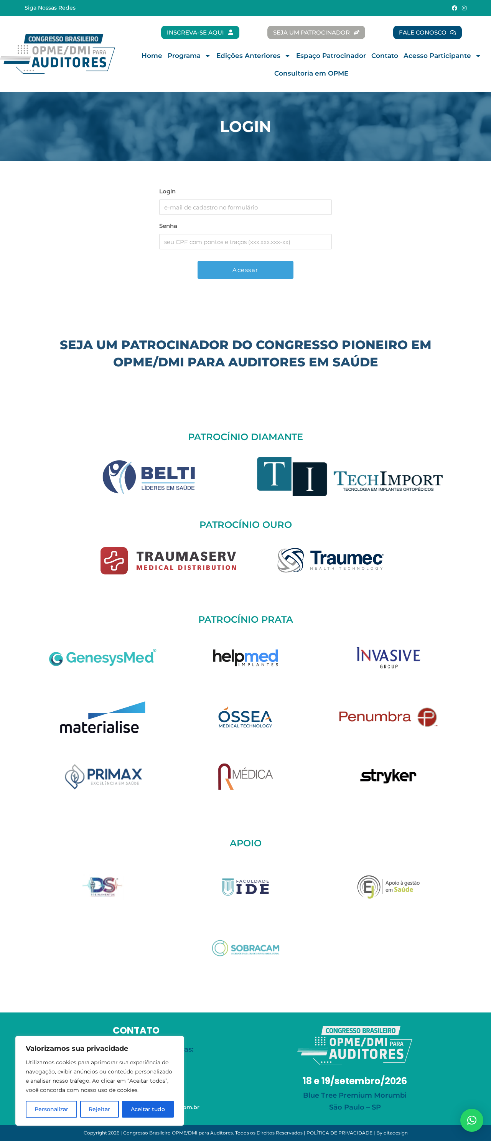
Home (152, 55)
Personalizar (51, 1109)
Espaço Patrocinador (331, 55)
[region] (99, 1081)
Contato (384, 55)
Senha (168, 225)
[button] (471, 1120)
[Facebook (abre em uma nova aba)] (455, 8)
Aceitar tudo (148, 1109)
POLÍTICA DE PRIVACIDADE (339, 1133)
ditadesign (396, 1133)
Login (167, 191)
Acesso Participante (437, 55)
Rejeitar (99, 1109)
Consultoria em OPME (311, 73)
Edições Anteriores (248, 55)
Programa (184, 55)
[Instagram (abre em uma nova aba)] (463, 8)
